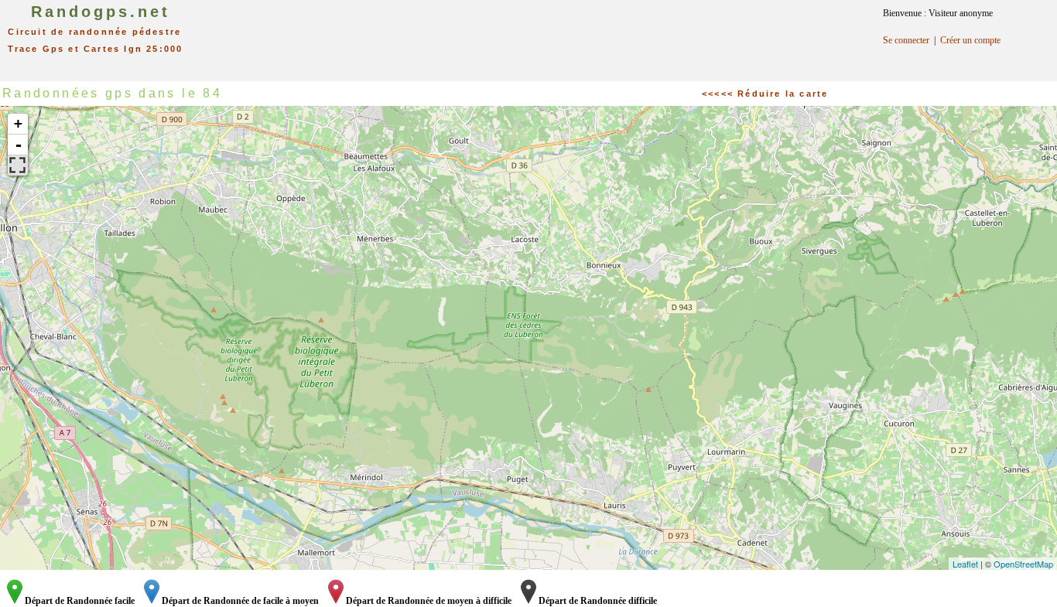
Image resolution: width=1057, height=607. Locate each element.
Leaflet (965, 564)
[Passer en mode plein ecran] (18, 165)
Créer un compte (970, 40)
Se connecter (906, 40)
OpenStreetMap (1023, 564)
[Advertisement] (544, 35)
